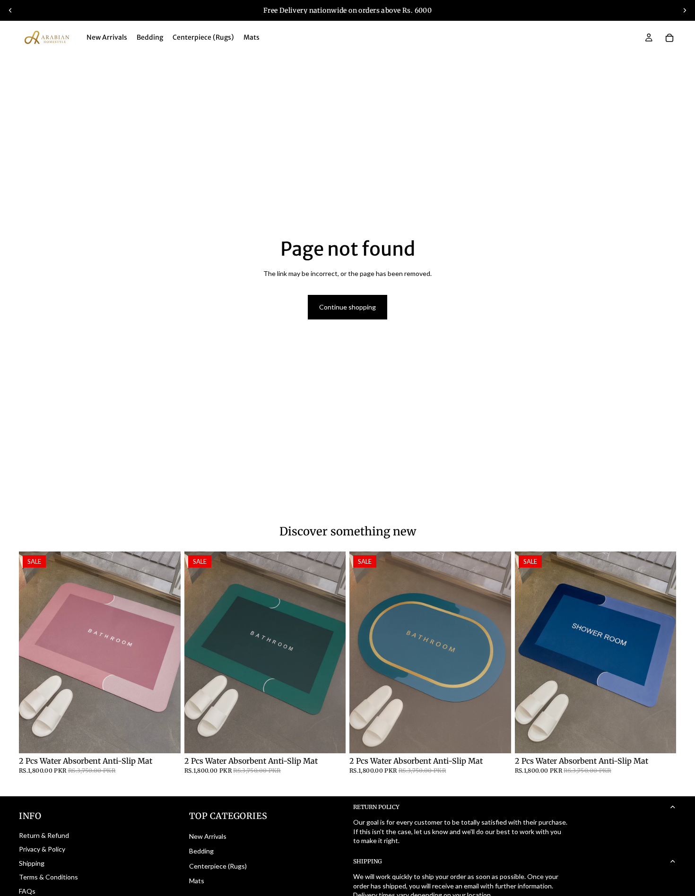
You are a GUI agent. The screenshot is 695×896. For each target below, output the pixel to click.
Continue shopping (347, 307)
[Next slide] (684, 10)
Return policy (376, 806)
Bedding (201, 851)
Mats (196, 881)
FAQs (27, 891)
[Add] (165, 738)
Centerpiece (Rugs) (218, 866)
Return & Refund (44, 835)
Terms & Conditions (48, 877)
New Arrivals (207, 836)
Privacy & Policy (42, 849)
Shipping (31, 863)
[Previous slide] (10, 10)
